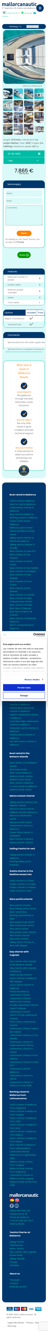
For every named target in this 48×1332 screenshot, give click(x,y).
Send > (24, 233)
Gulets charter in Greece (23, 887)
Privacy (20, 242)
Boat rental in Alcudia (21, 604)
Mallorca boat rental (20, 789)
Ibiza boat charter (19, 938)
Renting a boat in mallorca (23, 517)
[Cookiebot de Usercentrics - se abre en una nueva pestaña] (34, 635)
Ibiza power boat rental (22, 922)
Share (22, 255)
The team (15, 1280)
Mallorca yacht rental (21, 527)
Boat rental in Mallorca (23, 494)
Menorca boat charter (22, 795)
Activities (14, 1265)
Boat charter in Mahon (21, 839)
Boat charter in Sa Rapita (23, 571)
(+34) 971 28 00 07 (13, 13)
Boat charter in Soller (21, 598)
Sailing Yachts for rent (22, 848)
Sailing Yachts (17, 1241)
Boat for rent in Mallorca (22, 504)
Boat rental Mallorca (20, 772)
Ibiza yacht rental (19, 928)
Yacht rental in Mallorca (22, 500)
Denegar (24, 695)
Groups (13, 1262)
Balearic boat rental (20, 779)
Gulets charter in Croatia (23, 884)
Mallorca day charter (21, 974)
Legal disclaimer (15, 1322)
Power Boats (16, 1255)
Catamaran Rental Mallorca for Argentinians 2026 (23, 1155)
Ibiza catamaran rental (22, 925)
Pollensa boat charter (21, 601)
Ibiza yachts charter (21, 899)
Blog (37, 1322)
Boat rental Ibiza (18, 912)
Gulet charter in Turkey (22, 880)
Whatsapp (28, 13)
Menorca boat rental (21, 822)
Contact (5, 16)
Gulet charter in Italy (20, 890)
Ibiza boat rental (18, 769)
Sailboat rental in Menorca (23, 812)
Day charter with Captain (23, 1251)
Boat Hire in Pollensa (20, 608)
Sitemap (11, 1326)
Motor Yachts (17, 1248)
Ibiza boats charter (20, 935)
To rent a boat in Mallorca (23, 786)
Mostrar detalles (32, 679)
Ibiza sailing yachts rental (23, 908)
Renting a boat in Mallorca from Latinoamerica (19, 1095)
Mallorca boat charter (21, 776)
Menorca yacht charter (22, 808)
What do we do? (18, 1286)
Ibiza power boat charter (23, 932)
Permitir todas (24, 687)
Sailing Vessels (17, 1258)
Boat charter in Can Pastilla (24, 568)
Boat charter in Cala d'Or (23, 551)
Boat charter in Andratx (22, 594)
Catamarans (16, 1245)
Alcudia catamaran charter (24, 1005)
